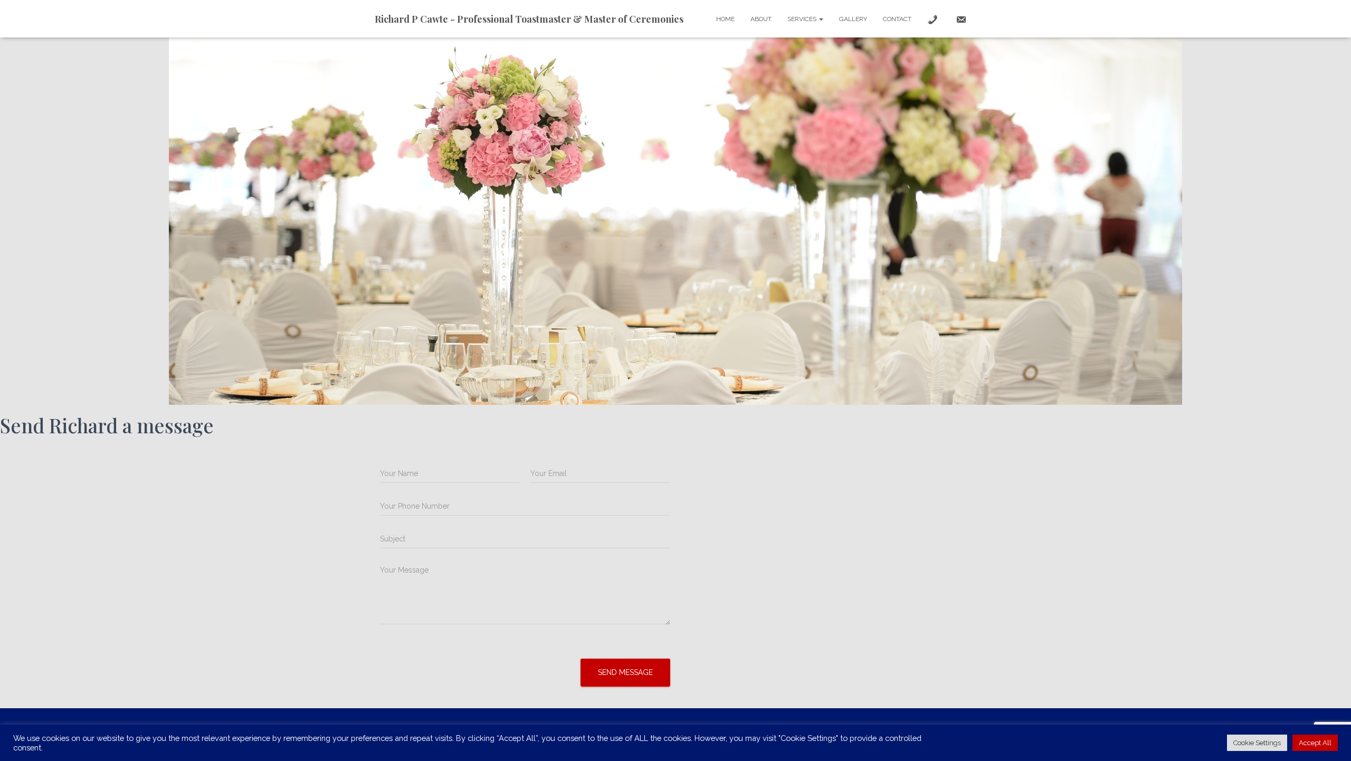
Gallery (853, 19)
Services (802, 19)
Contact (897, 19)
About (761, 19)
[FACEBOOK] (761, 736)
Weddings (436, 736)
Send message (625, 672)
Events (483, 736)
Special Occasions (545, 736)
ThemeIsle (958, 738)
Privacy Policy (717, 736)
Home (725, 19)
